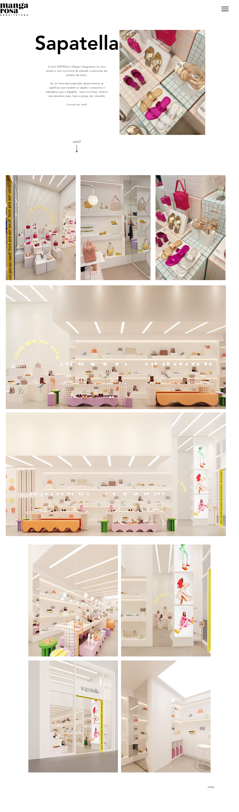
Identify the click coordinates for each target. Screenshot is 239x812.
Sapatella (72, 92)
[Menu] (225, 8)
